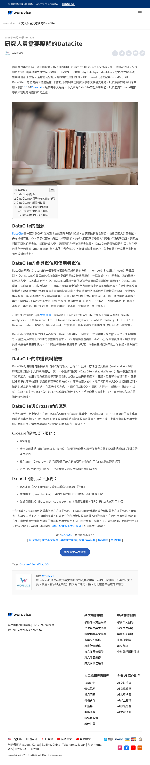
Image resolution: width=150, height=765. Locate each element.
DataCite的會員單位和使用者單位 (36, 198)
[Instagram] (120, 747)
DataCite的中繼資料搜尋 (31, 202)
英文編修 (66, 535)
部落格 (88, 706)
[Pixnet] (140, 747)
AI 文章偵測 (124, 712)
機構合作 (89, 700)
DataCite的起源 (26, 194)
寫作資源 (34, 540)
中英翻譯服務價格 (128, 651)
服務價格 (102, 540)
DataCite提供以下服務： (36, 215)
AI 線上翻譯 (124, 700)
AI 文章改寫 (124, 688)
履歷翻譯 (122, 646)
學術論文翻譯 (68, 540)
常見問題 (116, 540)
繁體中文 (85, 739)
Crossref (36, 87)
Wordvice (9, 23)
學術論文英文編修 (75, 552)
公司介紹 (89, 683)
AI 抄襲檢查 (124, 706)
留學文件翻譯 (125, 628)
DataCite (18, 233)
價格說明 (89, 688)
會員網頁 (45, 315)
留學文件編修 (92, 640)
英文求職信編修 (94, 663)
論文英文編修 (50, 540)
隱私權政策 (91, 718)
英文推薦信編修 (94, 651)
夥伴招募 (89, 724)
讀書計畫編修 (92, 646)
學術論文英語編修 (95, 622)
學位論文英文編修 (95, 628)
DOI (26, 87)
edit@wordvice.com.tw (27, 630)
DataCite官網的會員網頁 (65, 526)
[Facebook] (126, 747)
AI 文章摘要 (124, 694)
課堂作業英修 (87, 540)
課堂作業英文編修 (95, 634)
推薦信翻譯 (124, 640)
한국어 (33, 739)
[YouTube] (133, 747)
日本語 (49, 739)
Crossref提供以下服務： (36, 211)
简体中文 (66, 739)
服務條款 (89, 712)
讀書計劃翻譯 (125, 634)
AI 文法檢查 (124, 683)
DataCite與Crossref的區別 (32, 207)
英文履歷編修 (92, 657)
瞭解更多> (68, 4)
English (17, 739)
